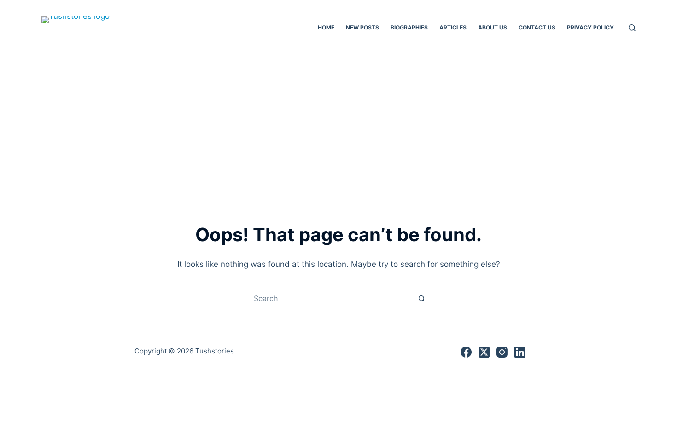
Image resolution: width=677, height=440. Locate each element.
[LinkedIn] (519, 352)
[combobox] (330, 298)
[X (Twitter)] (484, 352)
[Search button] (421, 298)
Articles (453, 27)
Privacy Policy (590, 27)
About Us (492, 27)
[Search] (632, 27)
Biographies (409, 27)
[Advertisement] (338, 124)
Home (326, 27)
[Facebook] (466, 352)
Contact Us (537, 27)
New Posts (362, 27)
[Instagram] (502, 352)
